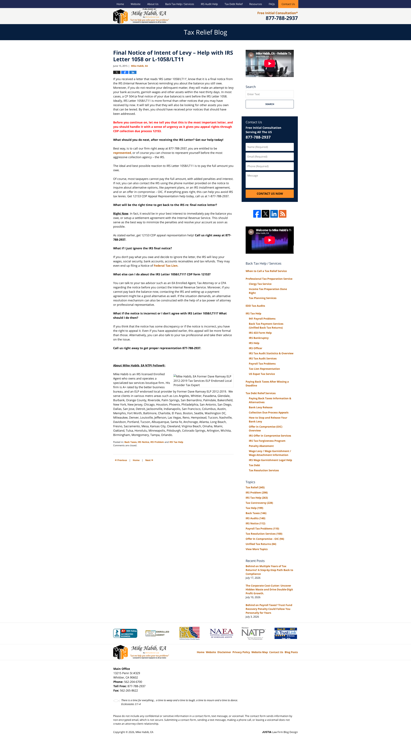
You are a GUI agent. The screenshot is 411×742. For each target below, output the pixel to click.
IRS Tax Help (176, 441)
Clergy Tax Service (260, 284)
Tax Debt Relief (234, 4)
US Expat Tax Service (262, 374)
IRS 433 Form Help (260, 333)
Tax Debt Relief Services (261, 393)
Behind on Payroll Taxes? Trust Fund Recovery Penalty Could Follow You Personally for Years (269, 609)
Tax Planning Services (262, 298)
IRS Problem (157, 441)
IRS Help (254, 343)
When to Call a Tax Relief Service (266, 271)
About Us (152, 4)
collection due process (136, 131)
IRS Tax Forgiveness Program (267, 441)
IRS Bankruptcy (259, 338)
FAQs (272, 4)
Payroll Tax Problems (262, 363)
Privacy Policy (241, 652)
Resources (255, 4)
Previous (121, 460)
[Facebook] (257, 214)
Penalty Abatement (261, 446)
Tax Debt (254, 465)
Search (269, 104)
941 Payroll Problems (262, 318)
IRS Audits (255, 518)
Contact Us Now (270, 193)
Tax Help (254, 508)
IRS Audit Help (209, 4)
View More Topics (257, 549)
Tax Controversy (259, 503)
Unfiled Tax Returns (261, 544)
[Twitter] (265, 214)
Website (135, 4)
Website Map (259, 652)
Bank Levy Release (260, 407)
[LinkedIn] (274, 214)
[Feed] (282, 214)
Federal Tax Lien (166, 265)
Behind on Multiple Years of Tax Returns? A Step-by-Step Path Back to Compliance (269, 570)
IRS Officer (255, 348)
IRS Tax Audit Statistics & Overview (271, 353)
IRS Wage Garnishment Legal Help (270, 460)
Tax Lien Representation (264, 369)
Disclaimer (224, 652)
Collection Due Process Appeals (269, 412)
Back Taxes (130, 441)
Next (149, 460)
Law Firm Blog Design (280, 732)
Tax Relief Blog (141, 16)
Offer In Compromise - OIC (265, 539)
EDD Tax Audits (255, 306)
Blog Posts (291, 652)
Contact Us (288, 4)
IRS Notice (143, 441)
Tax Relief (255, 487)
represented (122, 153)
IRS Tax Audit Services (263, 358)
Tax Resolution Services (264, 470)
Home (120, 4)
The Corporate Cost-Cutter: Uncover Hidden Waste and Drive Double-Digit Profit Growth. (269, 589)
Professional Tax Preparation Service (269, 279)
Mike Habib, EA (144, 732)
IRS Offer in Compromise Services (270, 435)
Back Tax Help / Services (179, 4)
